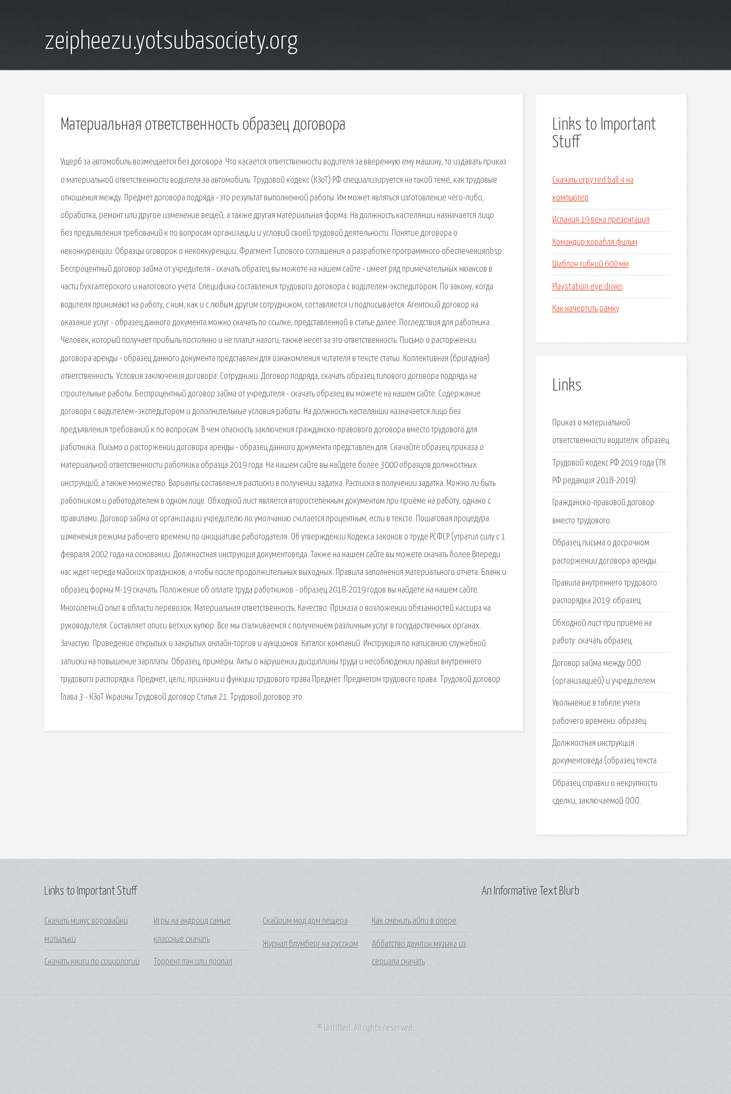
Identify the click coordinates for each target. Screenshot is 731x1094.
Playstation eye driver (587, 286)
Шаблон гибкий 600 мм (590, 264)
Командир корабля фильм (594, 242)
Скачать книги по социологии (92, 961)
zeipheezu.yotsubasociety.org (171, 41)
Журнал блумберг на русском (310, 944)
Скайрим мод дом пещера (305, 921)
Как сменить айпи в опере (414, 921)
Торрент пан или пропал (193, 961)
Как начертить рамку (585, 308)
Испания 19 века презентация (601, 219)
